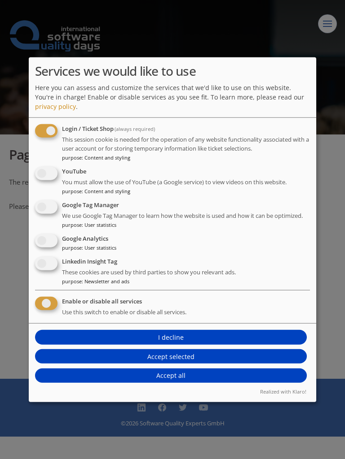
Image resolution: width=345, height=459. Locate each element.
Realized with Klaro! (283, 391)
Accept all (171, 375)
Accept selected (171, 356)
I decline (171, 337)
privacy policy (55, 106)
